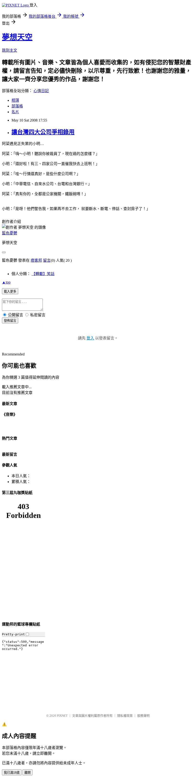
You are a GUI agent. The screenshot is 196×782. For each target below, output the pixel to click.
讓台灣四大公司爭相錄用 (43, 132)
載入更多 (10, 291)
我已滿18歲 (12, 772)
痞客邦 (36, 260)
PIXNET (62, 715)
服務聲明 (143, 715)
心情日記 (41, 91)
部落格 (17, 106)
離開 (27, 772)
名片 (15, 112)
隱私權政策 (125, 715)
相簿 (15, 100)
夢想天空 (17, 37)
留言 (47, 260)
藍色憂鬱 (9, 233)
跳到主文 (9, 50)
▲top (6, 282)
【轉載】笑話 (43, 274)
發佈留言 (10, 320)
